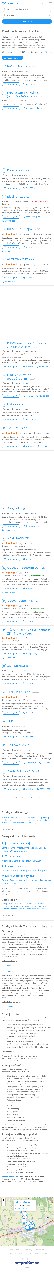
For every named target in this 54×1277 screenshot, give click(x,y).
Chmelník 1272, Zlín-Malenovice (25, 513)
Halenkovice (43, 906)
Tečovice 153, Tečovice (22, 175)
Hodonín (6, 850)
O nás (9, 1253)
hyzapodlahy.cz (32, 653)
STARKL (16, 1051)
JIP (8, 1009)
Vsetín (33, 860)
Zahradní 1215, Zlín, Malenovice (15, 641)
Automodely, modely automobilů (15, 823)
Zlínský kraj (13, 856)
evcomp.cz (30, 446)
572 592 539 (45, 108)
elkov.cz (29, 366)
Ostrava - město (9, 883)
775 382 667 (46, 446)
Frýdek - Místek (17, 880)
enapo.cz (30, 108)
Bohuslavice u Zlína (19, 903)
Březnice (5, 906)
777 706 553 (31, 683)
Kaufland (10, 971)
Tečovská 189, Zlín (42, 433)
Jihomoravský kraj (17, 843)
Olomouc (14, 870)
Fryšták (34, 906)
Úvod (11, 1250)
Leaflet (34, 1197)
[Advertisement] (27, 139)
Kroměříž (6, 860)
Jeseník (5, 870)
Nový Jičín (39, 880)
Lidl (8, 968)
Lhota (28, 909)
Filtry (50, 52)
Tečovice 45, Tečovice (21, 202)
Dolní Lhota (24, 906)
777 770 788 (10, 592)
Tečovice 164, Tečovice (22, 71)
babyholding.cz (32, 526)
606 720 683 (45, 789)
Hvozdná (5, 909)
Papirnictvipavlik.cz (10, 1177)
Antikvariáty (7, 820)
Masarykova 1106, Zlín (22, 750)
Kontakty (18, 1253)
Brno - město (17, 847)
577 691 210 (31, 713)
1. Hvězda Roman (22, 1202)
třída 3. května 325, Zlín (12, 700)
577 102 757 (31, 621)
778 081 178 (10, 530)
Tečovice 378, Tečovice (43, 265)
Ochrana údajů (31, 1253)
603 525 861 (31, 84)
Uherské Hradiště (20, 860)
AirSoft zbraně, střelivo (11, 817)
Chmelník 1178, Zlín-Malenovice (25, 351)
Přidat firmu (40, 1250)
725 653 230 (44, 366)
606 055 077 (10, 657)
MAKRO (10, 1006)
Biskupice (6, 903)
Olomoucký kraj (16, 866)
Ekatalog (12, 3)
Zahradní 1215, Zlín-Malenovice (15, 576)
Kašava (22, 909)
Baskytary (32, 823)
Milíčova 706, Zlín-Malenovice (24, 776)
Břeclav (42, 847)
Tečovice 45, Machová (43, 234)
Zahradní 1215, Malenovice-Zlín (15, 546)
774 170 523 (47, 763)
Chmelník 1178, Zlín (21, 383)
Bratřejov (33, 903)
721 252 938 (31, 188)
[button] (25, 1214)
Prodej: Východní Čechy (6, 891)
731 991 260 (10, 282)
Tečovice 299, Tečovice (22, 101)
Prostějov (24, 870)
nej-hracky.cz (31, 559)
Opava (48, 880)
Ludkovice (41, 909)
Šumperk (42, 870)
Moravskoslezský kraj (20, 876)
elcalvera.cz (31, 763)
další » (37, 797)
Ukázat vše (6, 829)
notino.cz (15, 1125)
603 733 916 (31, 736)
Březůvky (14, 906)
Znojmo (23, 850)
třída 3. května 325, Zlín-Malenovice (26, 671)
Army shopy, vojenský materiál (40, 820)
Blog (27, 1268)
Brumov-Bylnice (44, 903)
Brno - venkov (31, 847)
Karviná (29, 880)
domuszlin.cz (31, 588)
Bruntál (5, 880)
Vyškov (14, 850)
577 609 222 (10, 221)
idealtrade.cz (31, 247)
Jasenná (14, 909)
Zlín (39, 860)
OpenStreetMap (45, 1197)
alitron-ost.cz (31, 277)
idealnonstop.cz (33, 217)
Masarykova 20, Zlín (21, 726)
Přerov (33, 870)
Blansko (5, 847)
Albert (9, 965)
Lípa (34, 909)
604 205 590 (31, 419)
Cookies (44, 1253)
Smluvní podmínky (24, 1250)
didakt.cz (30, 789)
